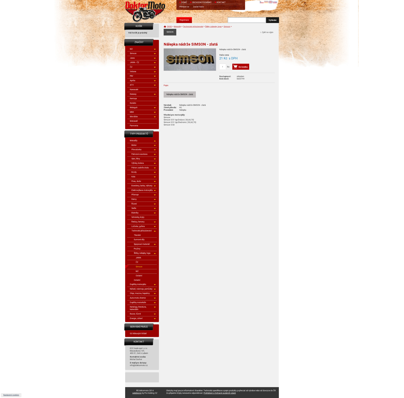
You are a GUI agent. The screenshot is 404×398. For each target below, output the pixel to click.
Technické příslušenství (141, 231)
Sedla (133, 208)
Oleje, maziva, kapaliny (140, 293)
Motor (134, 145)
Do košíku (243, 66)
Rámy (134, 199)
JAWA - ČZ (134, 62)
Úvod (169, 27)
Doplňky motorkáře (138, 302)
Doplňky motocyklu (138, 284)
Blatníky (134, 213)
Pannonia (134, 126)
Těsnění (137, 235)
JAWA (138, 258)
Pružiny (137, 249)
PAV (131, 76)
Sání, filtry (135, 159)
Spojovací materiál (142, 244)
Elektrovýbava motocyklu (142, 190)
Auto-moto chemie (138, 298)
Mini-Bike (134, 117)
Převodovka (136, 149)
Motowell (134, 121)
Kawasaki (134, 89)
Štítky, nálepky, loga (142, 253)
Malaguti (133, 107)
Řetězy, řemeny (137, 222)
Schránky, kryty (137, 217)
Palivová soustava (139, 154)
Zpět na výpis (267, 32)
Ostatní (139, 276)
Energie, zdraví (136, 318)
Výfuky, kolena (137, 163)
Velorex (133, 71)
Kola (133, 177)
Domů (184, 2)
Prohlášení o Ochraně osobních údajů (220, 393)
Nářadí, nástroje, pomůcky (141, 289)
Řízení (134, 204)
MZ (131, 49)
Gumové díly (139, 239)
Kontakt (221, 2)
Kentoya (133, 98)
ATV (132, 85)
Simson (133, 53)
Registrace (184, 20)
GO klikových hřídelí (138, 333)
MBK (132, 112)
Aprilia (132, 80)
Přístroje (135, 195)
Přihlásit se (184, 7)
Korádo (133, 103)
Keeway (133, 94)
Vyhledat (272, 20)
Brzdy (134, 172)
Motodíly (133, 140)
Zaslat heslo (198, 7)
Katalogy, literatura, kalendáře (138, 308)
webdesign (137, 393)
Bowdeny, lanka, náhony (141, 186)
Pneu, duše (136, 181)
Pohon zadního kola (140, 168)
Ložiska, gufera (138, 226)
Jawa (132, 58)
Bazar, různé (135, 314)
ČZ (131, 67)
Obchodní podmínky (201, 2)
